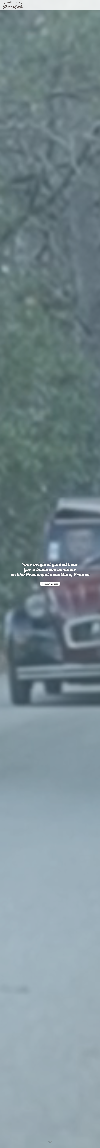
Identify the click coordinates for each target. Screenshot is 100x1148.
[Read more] (50, 1140)
